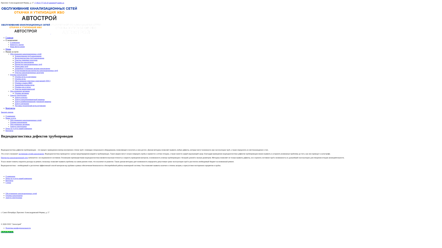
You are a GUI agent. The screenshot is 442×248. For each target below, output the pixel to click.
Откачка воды (20, 79)
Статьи (8, 183)
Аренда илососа (21, 97)
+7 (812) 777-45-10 (41, 3)
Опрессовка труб (21, 66)
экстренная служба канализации (31, 154)
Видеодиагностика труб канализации (29, 58)
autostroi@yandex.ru (56, 3)
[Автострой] (39, 22)
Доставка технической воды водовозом (30, 106)
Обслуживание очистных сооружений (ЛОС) (32, 81)
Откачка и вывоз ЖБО (23, 83)
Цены (8, 49)
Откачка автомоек (22, 93)
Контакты (10, 108)
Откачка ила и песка (23, 87)
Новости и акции (17, 45)
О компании (15, 43)
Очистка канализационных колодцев (29, 73)
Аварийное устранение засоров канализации (32, 68)
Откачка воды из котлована (25, 77)
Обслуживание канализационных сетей (25, 54)
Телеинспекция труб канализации (28, 56)
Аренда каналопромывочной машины (30, 99)
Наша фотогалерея (17, 47)
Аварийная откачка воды (24, 85)
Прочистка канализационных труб (28, 64)
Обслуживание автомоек (20, 91)
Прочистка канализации (24, 62)
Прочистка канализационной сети (14, 158)
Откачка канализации (18, 75)
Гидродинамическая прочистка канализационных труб (36, 71)
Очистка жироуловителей (25, 89)
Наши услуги (11, 118)
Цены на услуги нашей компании (19, 129)
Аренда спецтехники (18, 95)
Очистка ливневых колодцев (26, 60)
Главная (9, 37)
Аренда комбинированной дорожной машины (33, 102)
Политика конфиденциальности (18, 228)
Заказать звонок (7, 112)
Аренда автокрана (22, 104)
